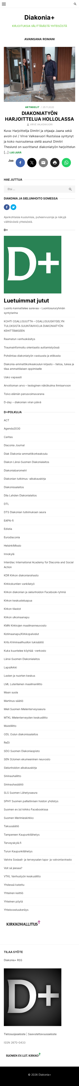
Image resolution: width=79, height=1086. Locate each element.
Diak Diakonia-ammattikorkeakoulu (26, 453)
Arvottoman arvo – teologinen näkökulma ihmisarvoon (37, 385)
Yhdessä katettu (14, 884)
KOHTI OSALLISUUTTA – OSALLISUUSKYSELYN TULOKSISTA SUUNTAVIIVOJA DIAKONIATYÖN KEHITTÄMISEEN (34, 326)
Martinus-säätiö (13, 700)
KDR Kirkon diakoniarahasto (21, 575)
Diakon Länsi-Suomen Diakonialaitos (26, 462)
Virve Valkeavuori (41, 124)
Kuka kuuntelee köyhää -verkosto (25, 650)
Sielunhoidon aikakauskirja (20, 767)
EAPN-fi (9, 520)
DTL (6, 503)
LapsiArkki (10, 667)
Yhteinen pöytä (13, 901)
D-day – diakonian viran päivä (22, 402)
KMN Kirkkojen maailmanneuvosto (25, 625)
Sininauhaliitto (12, 776)
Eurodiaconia (12, 537)
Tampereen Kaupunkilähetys (22, 834)
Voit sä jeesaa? (13, 868)
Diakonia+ (39, 17)
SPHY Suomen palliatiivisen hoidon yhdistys (31, 801)
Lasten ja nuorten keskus (19, 675)
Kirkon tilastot (12, 608)
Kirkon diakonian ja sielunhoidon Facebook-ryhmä (35, 592)
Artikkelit (32, 107)
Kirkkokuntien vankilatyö (19, 583)
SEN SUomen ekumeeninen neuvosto (27, 759)
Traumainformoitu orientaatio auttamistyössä (31, 347)
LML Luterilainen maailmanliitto (23, 684)
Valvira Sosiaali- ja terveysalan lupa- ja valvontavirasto (38, 859)
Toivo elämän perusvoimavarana (24, 394)
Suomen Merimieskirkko (19, 817)
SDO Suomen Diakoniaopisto (22, 751)
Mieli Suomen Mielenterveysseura (24, 709)
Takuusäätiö (11, 826)
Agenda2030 (12, 428)
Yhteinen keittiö (13, 893)
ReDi (7, 742)
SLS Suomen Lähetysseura (20, 792)
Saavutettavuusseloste (42, 1034)
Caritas (8, 437)
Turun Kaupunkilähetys (18, 851)
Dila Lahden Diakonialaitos (20, 495)
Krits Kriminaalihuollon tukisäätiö (24, 642)
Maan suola (11, 692)
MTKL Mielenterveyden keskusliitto (26, 717)
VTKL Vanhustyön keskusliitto (22, 876)
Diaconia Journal (14, 445)
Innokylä (9, 554)
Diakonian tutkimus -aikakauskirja (25, 478)
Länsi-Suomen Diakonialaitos (22, 659)
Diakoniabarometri (15, 470)
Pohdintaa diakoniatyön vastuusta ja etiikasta (32, 355)
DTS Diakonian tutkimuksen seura (25, 512)
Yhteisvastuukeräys (16, 909)
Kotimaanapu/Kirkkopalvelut (21, 634)
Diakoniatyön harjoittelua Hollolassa (39, 116)
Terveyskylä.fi (12, 842)
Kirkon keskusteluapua (18, 600)
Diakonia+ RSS (13, 960)
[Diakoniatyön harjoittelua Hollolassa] (39, 74)
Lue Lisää (15, 152)
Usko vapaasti (13, 377)
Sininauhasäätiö (13, 784)
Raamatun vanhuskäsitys (19, 339)
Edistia (8, 528)
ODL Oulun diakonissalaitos (21, 734)
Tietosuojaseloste (15, 1034)
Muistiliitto (10, 725)
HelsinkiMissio (12, 545)
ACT (6, 420)
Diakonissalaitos (14, 487)
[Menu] (4, 4)
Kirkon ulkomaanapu (16, 617)
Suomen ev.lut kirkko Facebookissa (26, 809)
